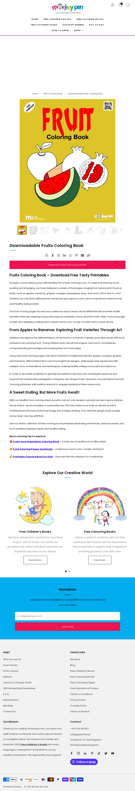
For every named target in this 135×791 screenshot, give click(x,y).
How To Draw (60, 30)
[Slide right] (121, 230)
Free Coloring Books (90, 19)
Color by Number (73, 24)
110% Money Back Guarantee (19, 688)
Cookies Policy (78, 705)
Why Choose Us (12, 659)
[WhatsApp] (70, 255)
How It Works (10, 665)
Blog (72, 665)
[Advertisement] (67, 62)
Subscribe (67, 626)
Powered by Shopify (12, 786)
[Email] (82, 255)
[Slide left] (14, 230)
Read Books (35, 560)
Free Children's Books (57, 19)
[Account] (112, 4)
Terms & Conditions (81, 694)
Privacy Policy (78, 700)
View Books (100, 560)
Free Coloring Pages (44, 24)
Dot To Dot (96, 24)
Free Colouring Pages (82, 682)
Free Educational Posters (84, 688)
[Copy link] (88, 255)
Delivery (7, 676)
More (77, 30)
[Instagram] (47, 255)
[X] (58, 255)
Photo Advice (10, 671)
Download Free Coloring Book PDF (67, 264)
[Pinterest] (76, 255)
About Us (75, 659)
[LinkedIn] (64, 255)
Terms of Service (79, 711)
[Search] (128, 4)
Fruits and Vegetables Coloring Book (36, 441)
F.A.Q (6, 694)
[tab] (66, 571)
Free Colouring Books (82, 676)
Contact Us (9, 711)
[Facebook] (52, 255)
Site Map (8, 705)
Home (34, 19)
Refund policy (11, 700)
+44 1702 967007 (79, 728)
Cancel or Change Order (17, 682)
